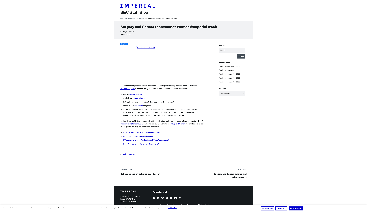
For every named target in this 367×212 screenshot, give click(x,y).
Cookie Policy (172, 208)
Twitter (158, 198)
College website (136, 94)
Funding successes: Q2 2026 (229, 66)
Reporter (139, 106)
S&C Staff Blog (134, 12)
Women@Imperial (127, 88)
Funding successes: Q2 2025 (229, 82)
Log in (155, 205)
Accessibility (165, 205)
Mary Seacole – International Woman (138, 136)
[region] (183, 208)
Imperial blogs (129, 18)
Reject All (281, 208)
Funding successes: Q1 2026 (229, 70)
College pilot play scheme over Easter (140, 174)
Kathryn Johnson (127, 32)
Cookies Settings (267, 208)
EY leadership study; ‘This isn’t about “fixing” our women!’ (146, 140)
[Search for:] (232, 50)
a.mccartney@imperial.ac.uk (132, 124)
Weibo (180, 198)
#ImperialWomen (139, 98)
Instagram (175, 198)
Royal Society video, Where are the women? (141, 144)
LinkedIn (167, 198)
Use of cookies (178, 205)
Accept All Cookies (296, 208)
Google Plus (171, 198)
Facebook (154, 198)
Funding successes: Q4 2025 (229, 74)
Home (122, 18)
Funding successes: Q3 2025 (229, 78)
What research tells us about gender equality (141, 132)
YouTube (162, 198)
